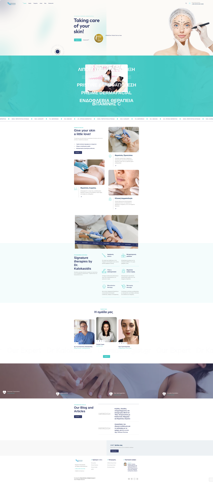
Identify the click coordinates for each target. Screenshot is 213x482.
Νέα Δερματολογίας (111, 467)
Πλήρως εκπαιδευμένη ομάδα (83, 146)
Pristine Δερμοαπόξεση (106, 84)
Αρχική (24, 3)
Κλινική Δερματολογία (111, 465)
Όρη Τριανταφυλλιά (124, 346)
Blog (45, 3)
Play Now (85, 242)
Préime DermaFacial (106, 92)
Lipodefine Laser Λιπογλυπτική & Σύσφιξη (106, 68)
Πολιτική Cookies (94, 467)
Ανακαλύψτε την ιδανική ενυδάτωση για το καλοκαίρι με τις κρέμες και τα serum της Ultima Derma (122, 428)
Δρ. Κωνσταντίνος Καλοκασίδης (83, 346)
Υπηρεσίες (35, 3)
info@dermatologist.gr (79, 470)
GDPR (92, 469)
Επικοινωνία (50, 3)
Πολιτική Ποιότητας (94, 465)
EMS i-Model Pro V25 (106, 77)
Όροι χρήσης (93, 462)
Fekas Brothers (83, 478)
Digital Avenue (91, 478)
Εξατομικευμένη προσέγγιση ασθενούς (85, 148)
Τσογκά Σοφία (100, 344)
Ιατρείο (29, 3)
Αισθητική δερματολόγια (111, 462)
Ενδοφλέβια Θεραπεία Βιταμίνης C (106, 102)
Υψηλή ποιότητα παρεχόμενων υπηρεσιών (86, 144)
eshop (41, 3)
